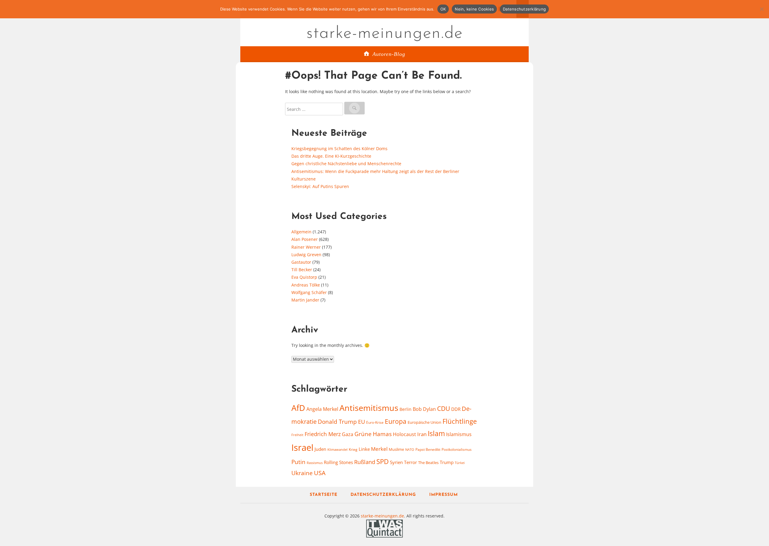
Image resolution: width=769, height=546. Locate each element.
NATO (409, 449)
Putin (298, 462)
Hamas (382, 434)
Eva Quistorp (304, 277)
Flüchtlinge (459, 421)
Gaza (347, 434)
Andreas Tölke (305, 285)
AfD (298, 407)
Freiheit (297, 434)
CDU (443, 408)
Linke (364, 449)
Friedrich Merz (323, 434)
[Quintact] (384, 528)
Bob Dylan (424, 409)
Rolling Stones (338, 462)
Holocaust (404, 434)
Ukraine (302, 473)
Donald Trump (337, 422)
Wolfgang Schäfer (309, 292)
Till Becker (301, 269)
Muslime (396, 449)
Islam (436, 433)
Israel (302, 447)
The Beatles (428, 462)
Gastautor (301, 262)
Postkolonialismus (457, 449)
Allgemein (301, 232)
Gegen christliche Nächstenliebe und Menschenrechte (346, 163)
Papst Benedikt (427, 449)
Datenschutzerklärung (383, 495)
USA (320, 473)
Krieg (353, 449)
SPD (382, 461)
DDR (455, 409)
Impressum (443, 495)
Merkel (379, 448)
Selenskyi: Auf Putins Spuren (320, 186)
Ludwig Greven (306, 254)
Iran (422, 434)
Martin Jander (305, 300)
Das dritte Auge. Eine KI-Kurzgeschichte (331, 156)
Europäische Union (424, 422)
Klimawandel (337, 449)
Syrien (396, 462)
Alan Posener (304, 239)
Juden (320, 449)
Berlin (406, 409)
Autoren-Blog (388, 54)
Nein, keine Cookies (474, 9)
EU (361, 421)
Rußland (364, 462)
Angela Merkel (322, 409)
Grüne (363, 434)
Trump (447, 462)
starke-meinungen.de (384, 33)
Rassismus (315, 462)
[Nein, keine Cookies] (761, 9)
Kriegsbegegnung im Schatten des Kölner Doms (339, 148)
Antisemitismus (368, 407)
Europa (395, 421)
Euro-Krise (375, 422)
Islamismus (459, 434)
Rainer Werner (306, 247)
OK (443, 9)
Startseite (323, 495)
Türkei (460, 462)
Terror (410, 462)
